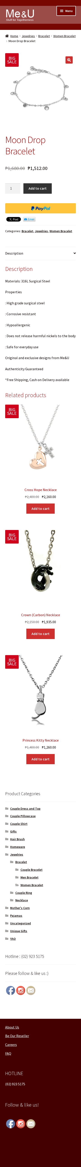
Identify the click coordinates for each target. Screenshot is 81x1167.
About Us (12, 1027)
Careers (11, 1044)
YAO (13, 939)
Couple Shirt (18, 824)
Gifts (13, 831)
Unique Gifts (18, 931)
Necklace (21, 900)
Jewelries (28, 36)
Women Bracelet (64, 36)
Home (14, 36)
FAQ (8, 1053)
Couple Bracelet (31, 870)
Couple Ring (23, 893)
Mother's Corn (20, 908)
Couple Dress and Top (25, 809)
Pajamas (16, 916)
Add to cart (38, 188)
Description (14, 253)
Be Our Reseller (17, 1035)
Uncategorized (20, 923)
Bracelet (44, 36)
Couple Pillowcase (23, 816)
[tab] (40, 253)
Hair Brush (17, 839)
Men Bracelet (29, 877)
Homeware (17, 847)
